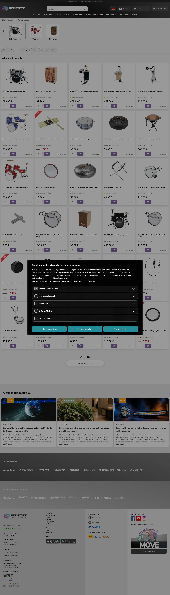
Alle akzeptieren (120, 329)
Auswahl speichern (85, 329)
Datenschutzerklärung (86, 281)
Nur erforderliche (49, 329)
